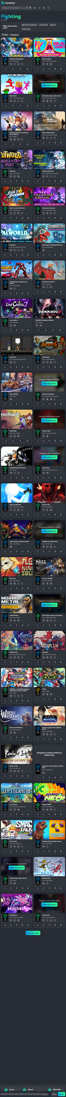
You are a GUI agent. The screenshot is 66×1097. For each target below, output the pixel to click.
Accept (61, 1094)
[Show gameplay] (55, 68)
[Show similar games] (28, 68)
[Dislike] (20, 68)
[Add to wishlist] (6, 68)
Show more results (33, 933)
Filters (6, 35)
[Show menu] (48, 7)
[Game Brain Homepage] (8, 3)
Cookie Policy (45, 1094)
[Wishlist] (39, 7)
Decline (54, 1094)
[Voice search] (30, 7)
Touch (54, 25)
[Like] (13, 68)
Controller (44, 25)
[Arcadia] (34, 7)
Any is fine (27, 29)
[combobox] (13, 7)
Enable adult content (49, 85)
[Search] (27, 7)
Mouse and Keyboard (30, 25)
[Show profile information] (43, 7)
